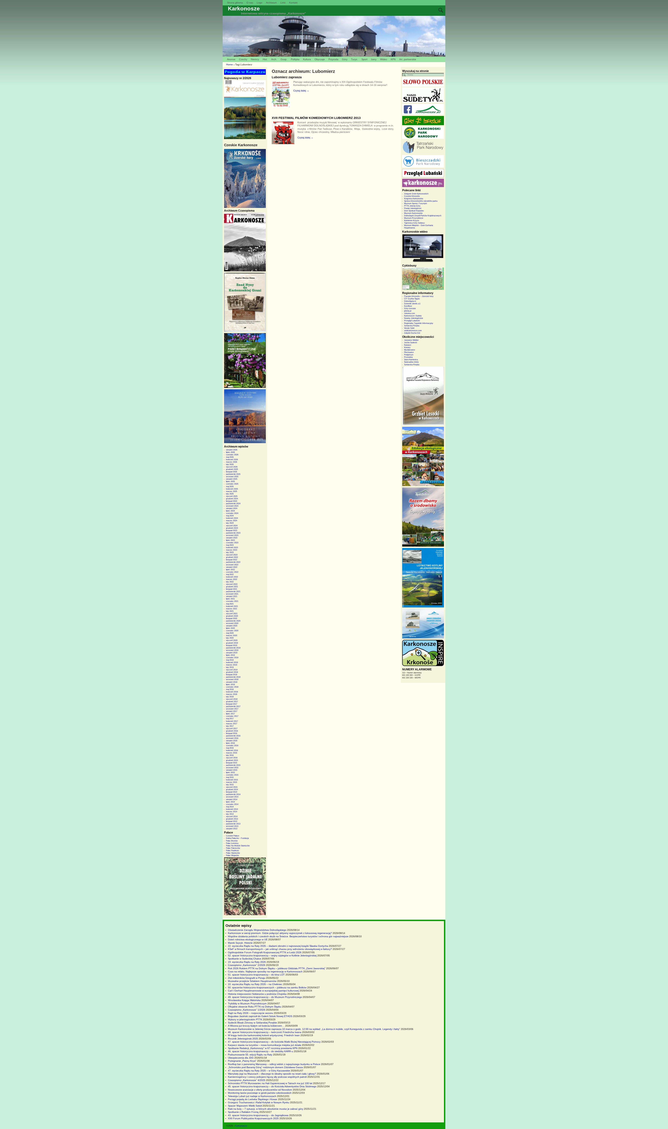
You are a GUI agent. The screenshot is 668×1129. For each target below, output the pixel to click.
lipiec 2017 (230, 714)
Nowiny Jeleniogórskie (413, 318)
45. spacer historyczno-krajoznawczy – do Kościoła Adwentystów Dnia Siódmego (272, 1086)
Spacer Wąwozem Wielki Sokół (245, 1105)
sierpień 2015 (231, 770)
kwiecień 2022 (232, 577)
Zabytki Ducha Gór (412, 333)
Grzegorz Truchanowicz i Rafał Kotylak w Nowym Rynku (258, 1102)
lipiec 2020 (230, 628)
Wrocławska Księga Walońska (244, 1000)
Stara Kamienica (411, 359)
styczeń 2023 (231, 555)
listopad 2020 (231, 618)
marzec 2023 (231, 550)
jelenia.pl (407, 311)
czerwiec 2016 (232, 745)
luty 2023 (230, 552)
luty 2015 (230, 785)
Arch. (274, 59)
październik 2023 (233, 533)
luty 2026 (230, 464)
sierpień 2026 (231, 450)
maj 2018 (230, 689)
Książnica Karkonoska (413, 198)
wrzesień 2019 (232, 650)
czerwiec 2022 (232, 572)
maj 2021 (230, 604)
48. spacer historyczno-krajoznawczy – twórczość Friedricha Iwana (264, 1032)
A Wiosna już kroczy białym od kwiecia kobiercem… (256, 1025)
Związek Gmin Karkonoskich (416, 194)
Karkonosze (244, 8)
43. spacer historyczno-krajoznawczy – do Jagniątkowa (258, 1115)
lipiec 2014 (230, 802)
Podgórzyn (408, 355)
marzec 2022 (231, 579)
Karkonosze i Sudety (413, 316)
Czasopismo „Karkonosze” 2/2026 (246, 965)
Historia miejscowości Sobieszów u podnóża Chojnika (257, 994)
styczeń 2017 (231, 728)
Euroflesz (408, 306)
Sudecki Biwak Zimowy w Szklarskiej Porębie (252, 1022)
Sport (364, 59)
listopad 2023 (231, 530)
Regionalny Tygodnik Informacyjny (418, 323)
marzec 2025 (231, 491)
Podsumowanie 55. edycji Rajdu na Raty (250, 1054)
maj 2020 (230, 633)
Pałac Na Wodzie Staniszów (238, 846)
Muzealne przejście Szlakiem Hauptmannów (252, 981)
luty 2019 (230, 667)
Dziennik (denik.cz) (412, 304)
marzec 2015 (231, 782)
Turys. (354, 59)
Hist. (265, 59)
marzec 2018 (231, 694)
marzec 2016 (231, 753)
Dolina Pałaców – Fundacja (237, 838)
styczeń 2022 (231, 584)
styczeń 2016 (231, 758)
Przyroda (333, 59)
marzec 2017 (231, 724)
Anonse (231, 59)
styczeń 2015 (231, 787)
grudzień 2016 (232, 731)
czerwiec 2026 (232, 455)
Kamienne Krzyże (411, 220)
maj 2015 (230, 777)
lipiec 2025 (230, 481)
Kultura (307, 59)
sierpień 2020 (231, 626)
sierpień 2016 (231, 741)
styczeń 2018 (231, 699)
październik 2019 (233, 648)
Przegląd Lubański (412, 321)
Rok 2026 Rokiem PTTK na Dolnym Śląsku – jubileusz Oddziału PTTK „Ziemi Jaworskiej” (276, 968)
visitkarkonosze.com (413, 330)
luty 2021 (230, 611)
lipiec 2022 (230, 569)
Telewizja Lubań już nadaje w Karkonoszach (252, 1096)
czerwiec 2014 (232, 804)
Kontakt (293, 2)
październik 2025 (233, 474)
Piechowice (409, 352)
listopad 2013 (231, 821)
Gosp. (284, 59)
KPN (393, 59)
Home (229, 64)
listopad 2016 (231, 733)
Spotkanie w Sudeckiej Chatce (244, 958)
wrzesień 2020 (232, 623)
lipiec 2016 (230, 743)
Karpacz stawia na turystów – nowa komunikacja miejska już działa (264, 1045)
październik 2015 (233, 765)
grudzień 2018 (232, 672)
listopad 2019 (231, 645)
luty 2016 (230, 755)
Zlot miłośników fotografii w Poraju (246, 978)
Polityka (295, 59)
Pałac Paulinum (232, 850)
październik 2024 (233, 503)
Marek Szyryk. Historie (240, 942)
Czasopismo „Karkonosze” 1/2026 (246, 1009)
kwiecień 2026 (232, 459)
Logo (259, 2)
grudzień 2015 (232, 760)
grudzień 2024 (232, 499)
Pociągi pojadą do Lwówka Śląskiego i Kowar (252, 1099)
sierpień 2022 (231, 567)
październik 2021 (233, 591)
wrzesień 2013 (232, 826)
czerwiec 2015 (232, 775)
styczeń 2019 (231, 670)
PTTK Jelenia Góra (412, 206)
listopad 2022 (231, 560)
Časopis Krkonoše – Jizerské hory (419, 296)
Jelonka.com (409, 313)
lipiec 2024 (230, 511)
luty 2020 (230, 638)
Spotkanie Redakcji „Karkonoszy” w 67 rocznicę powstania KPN (262, 1048)
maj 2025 (230, 486)
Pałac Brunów (232, 841)
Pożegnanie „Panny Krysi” (242, 1060)
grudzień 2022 (232, 557)
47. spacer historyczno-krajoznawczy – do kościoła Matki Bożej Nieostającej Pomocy (274, 1041)
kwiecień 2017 (232, 721)
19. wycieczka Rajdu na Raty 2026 (247, 962)
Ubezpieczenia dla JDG (241, 1057)
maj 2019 (230, 660)
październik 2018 (233, 677)
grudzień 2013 (232, 819)
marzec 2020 (231, 635)
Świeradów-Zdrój (411, 362)
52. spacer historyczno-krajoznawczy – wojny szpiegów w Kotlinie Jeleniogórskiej (272, 955)
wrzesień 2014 (232, 797)
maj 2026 (230, 457)
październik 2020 (233, 621)
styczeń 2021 (231, 613)
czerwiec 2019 (232, 657)
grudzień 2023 (232, 528)
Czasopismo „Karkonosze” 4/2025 (246, 1080)
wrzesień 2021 (232, 594)
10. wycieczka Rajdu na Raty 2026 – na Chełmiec (255, 984)
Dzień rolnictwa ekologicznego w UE (248, 939)
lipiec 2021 (230, 599)
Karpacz (407, 345)
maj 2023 (230, 545)
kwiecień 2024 (232, 518)
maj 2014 (230, 807)
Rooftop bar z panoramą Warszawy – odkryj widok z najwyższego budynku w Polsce (274, 1064)
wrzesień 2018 (232, 679)
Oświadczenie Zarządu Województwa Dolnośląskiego (257, 930)
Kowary (407, 347)
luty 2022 (230, 582)
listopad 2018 (231, 675)
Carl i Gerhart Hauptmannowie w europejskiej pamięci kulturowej (263, 990)
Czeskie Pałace (232, 836)
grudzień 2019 (232, 643)
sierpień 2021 (231, 596)
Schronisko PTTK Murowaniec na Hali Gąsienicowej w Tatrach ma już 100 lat (270, 1083)
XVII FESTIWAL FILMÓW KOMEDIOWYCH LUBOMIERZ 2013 (316, 118)
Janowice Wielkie (411, 340)
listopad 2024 (231, 501)
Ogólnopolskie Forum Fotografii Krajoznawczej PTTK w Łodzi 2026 (264, 952)
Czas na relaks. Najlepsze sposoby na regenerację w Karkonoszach (265, 971)
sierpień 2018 (231, 682)
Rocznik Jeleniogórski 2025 (243, 1038)
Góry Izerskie (410, 308)
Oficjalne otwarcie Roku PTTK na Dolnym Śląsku (254, 1006)
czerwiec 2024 (232, 513)
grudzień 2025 (232, 469)
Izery (373, 59)
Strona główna (235, 2)
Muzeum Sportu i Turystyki (415, 203)
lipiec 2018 (230, 684)
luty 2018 (230, 697)
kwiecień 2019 (232, 662)
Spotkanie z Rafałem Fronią (243, 1112)
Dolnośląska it (410, 301)
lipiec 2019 (230, 655)
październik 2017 (233, 706)
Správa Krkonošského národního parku (421, 201)
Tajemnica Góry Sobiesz (414, 223)
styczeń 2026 (231, 467)
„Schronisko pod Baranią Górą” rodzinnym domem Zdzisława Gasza (265, 1067)
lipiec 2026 (230, 452)
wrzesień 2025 (232, 476)
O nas (249, 2)
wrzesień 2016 (232, 738)
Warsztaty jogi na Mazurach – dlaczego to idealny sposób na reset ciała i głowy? (272, 1073)
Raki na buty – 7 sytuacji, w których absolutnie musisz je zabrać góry (265, 1108)
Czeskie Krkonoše (412, 196)
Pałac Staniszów (233, 853)
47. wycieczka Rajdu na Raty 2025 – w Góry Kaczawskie (259, 1070)
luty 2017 (230, 726)
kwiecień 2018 (232, 692)
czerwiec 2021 (232, 601)
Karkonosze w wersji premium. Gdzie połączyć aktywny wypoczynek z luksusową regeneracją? (280, 933)
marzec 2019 (231, 665)
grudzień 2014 (232, 789)
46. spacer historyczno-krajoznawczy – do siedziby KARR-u (260, 1051)
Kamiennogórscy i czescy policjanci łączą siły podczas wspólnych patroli (267, 1076)
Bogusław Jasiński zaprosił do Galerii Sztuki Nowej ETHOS (260, 1016)
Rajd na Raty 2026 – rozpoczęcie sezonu (250, 1013)
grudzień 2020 (232, 616)
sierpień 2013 (231, 829)
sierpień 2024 (231, 508)
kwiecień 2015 (232, 780)
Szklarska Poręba (411, 326)
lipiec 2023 (230, 540)
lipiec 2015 (230, 772)
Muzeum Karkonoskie (413, 213)
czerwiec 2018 (232, 687)
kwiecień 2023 (232, 547)
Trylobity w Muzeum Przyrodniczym (247, 1003)
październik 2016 (233, 736)
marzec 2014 (231, 812)
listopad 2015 (231, 763)
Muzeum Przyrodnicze (413, 218)
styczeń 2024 (231, 526)
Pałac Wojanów (232, 855)
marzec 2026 (231, 462)
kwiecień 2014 (232, 809)
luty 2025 (230, 494)
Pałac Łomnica (232, 843)
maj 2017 (230, 718)
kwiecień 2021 (232, 606)
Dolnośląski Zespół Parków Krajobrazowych (422, 216)
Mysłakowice (409, 350)
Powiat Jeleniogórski (412, 208)
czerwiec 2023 (232, 543)
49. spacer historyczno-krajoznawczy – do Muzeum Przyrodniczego (265, 997)
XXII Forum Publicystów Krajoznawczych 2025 (253, 1118)
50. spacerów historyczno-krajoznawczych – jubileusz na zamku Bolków (267, 987)
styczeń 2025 (231, 496)
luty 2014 (230, 814)
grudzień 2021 (232, 587)
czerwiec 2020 (232, 631)
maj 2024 (230, 516)
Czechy (243, 59)
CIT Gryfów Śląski (412, 299)
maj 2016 (230, 748)
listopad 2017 (231, 704)
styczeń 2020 (231, 640)
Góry (344, 59)
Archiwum (271, 2)
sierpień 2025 (231, 479)
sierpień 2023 (231, 538)
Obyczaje (320, 59)
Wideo (383, 59)
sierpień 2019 (231, 653)
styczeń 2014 (231, 816)
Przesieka (408, 357)
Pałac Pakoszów (233, 848)
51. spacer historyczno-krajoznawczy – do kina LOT (256, 974)
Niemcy (255, 59)
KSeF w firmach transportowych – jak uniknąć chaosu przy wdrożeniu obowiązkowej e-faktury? (280, 949)
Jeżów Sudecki (410, 342)
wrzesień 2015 (232, 768)
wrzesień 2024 (232, 506)
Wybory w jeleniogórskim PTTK (245, 1019)
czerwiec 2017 (232, 716)
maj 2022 (230, 574)
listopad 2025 (231, 472)
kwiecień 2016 (232, 750)
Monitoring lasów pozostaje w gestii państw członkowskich (260, 1092)
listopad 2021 (231, 589)
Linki (282, 2)
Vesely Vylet (409, 328)
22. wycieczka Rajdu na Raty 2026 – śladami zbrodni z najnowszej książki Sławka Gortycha (278, 946)
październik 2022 (233, 562)
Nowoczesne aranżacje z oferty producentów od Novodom (260, 1089)
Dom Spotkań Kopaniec (414, 211)
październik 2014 (233, 794)
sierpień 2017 (231, 711)
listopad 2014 (231, 792)
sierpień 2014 (231, 799)
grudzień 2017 (232, 701)
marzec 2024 (231, 520)
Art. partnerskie (407, 59)
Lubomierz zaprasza (287, 77)
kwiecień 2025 (232, 489)
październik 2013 (233, 824)
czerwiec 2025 (232, 484)
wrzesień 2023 (232, 535)
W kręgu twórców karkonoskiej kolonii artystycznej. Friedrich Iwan (264, 1035)
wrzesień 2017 (232, 709)
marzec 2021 (231, 609)
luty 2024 (230, 523)
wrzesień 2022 (232, 565)
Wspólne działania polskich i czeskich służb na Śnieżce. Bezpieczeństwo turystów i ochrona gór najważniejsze (288, 936)
